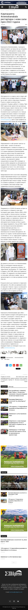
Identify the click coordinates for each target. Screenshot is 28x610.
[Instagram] (14, 601)
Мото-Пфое (7, 359)
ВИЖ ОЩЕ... (11, 386)
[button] (26, 7)
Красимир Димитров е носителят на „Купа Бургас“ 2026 (17, 401)
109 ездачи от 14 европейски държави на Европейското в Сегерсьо (18, 408)
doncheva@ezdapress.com (15, 592)
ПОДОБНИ (4, 386)
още (13, 562)
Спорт (2, 394)
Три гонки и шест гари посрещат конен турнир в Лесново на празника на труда (20, 379)
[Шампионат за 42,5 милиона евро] (4, 415)
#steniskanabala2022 (19, 357)
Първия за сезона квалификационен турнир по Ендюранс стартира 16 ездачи (7, 379)
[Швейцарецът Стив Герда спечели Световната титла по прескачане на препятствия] (4, 431)
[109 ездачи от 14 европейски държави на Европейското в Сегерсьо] (4, 408)
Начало (2, 10)
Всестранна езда (3, 410)
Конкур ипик (3, 403)
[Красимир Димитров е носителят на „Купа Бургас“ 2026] (4, 401)
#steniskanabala (9, 357)
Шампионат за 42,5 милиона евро (11, 557)
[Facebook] (10, 601)
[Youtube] (18, 601)
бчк (2, 359)
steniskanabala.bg (6, 119)
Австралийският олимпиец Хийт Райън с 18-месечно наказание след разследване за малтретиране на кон (14, 485)
